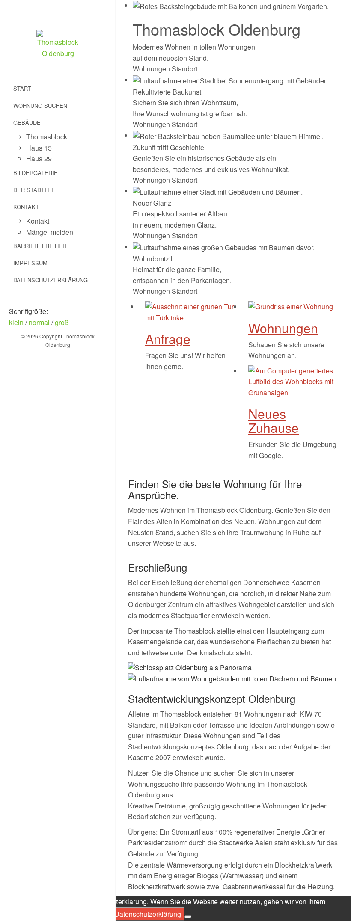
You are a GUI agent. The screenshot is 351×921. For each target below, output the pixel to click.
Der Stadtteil (34, 190)
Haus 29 (39, 158)
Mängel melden (49, 232)
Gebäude (27, 122)
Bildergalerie (35, 173)
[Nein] (187, 916)
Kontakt (26, 207)
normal (39, 322)
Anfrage (167, 338)
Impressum (30, 263)
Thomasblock (46, 137)
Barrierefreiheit (40, 246)
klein (16, 322)
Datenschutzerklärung (50, 280)
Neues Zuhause (273, 420)
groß (62, 322)
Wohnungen (151, 69)
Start (22, 88)
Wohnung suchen (40, 105)
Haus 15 (39, 148)
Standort (184, 69)
